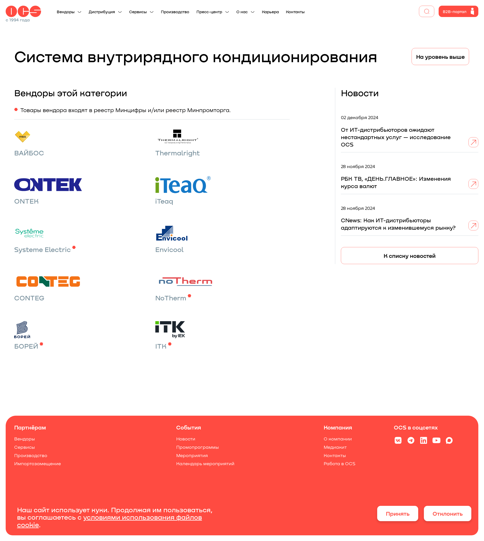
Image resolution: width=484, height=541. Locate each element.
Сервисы (24, 447)
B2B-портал (454, 11)
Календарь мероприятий (205, 463)
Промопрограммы (197, 447)
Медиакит (335, 447)
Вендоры (24, 438)
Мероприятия (192, 455)
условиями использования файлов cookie (109, 521)
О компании (338, 438)
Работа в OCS (339, 463)
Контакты (335, 455)
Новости (185, 438)
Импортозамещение (37, 463)
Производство (30, 455)
